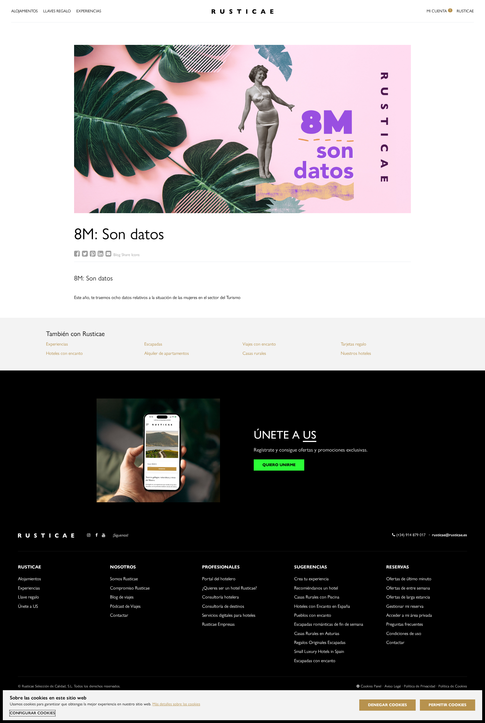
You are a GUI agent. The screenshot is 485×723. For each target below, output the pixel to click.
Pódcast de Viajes (125, 606)
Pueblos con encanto (312, 615)
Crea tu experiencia (311, 578)
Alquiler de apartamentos (166, 353)
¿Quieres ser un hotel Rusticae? (229, 588)
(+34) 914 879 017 (410, 535)
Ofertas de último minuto (408, 578)
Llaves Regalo (57, 11)
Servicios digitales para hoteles (228, 615)
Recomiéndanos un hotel (316, 588)
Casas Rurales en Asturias (316, 633)
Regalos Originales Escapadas (320, 642)
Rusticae (465, 11)
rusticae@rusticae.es (449, 535)
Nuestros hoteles (356, 353)
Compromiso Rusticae (130, 588)
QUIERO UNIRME (279, 464)
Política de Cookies (452, 686)
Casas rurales (254, 353)
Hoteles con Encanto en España (322, 606)
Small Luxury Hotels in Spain (319, 651)
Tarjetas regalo (353, 344)
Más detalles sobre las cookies (176, 704)
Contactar (119, 615)
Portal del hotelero (218, 578)
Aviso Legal (393, 686)
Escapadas (153, 344)
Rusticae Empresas (218, 624)
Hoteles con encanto (64, 353)
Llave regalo (28, 597)
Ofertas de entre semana (408, 588)
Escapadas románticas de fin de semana (328, 624)
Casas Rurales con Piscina (316, 597)
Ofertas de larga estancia (408, 597)
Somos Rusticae (124, 578)
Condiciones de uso (403, 633)
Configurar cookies (32, 713)
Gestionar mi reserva (405, 606)
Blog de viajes (122, 597)
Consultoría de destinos (223, 606)
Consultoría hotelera (220, 597)
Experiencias (88, 11)
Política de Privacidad (419, 686)
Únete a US (28, 606)
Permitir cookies (447, 705)
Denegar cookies (387, 705)
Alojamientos (24, 11)
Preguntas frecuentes (404, 624)
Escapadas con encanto (314, 660)
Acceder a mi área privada (409, 615)
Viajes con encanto (259, 344)
